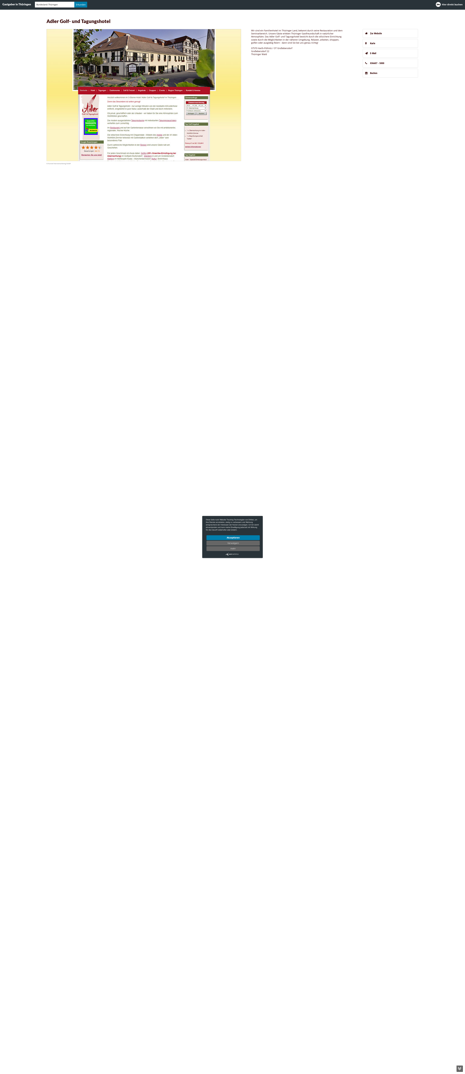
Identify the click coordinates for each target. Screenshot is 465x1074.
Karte (372, 43)
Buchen (373, 73)
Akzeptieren (233, 537)
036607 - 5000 (377, 63)
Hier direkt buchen (452, 4)
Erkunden (81, 4)
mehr (233, 548)
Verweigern (233, 543)
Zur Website (376, 33)
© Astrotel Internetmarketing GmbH (58, 164)
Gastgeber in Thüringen (16, 4)
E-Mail (373, 53)
